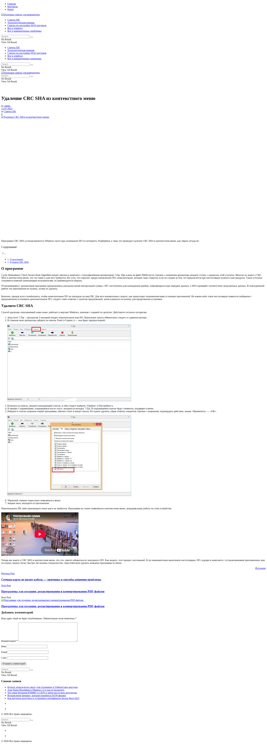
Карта (10, 9)
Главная (11, 3)
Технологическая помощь (20, 22)
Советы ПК (13, 20)
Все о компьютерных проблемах (24, 31)
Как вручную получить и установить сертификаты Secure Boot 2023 (43, 698)
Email (4, 652)
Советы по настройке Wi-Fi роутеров (26, 25)
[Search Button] (31, 37)
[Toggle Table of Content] (3, 254)
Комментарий (9, 641)
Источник (260, 568)
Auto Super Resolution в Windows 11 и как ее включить (35, 690)
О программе (16, 259)
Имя (3, 646)
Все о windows (15, 28)
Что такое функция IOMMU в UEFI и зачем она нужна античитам (42, 692)
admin (7, 106)
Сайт (3, 657)
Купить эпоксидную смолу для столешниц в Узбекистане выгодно (42, 687)
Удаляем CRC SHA (19, 262)
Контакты (12, 6)
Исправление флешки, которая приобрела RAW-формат (36, 695)
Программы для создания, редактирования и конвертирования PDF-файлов (52, 606)
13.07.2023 (6, 108)
